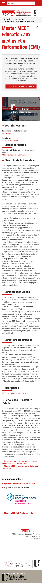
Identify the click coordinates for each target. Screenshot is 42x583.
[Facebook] (35, 11)
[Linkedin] (35, 14)
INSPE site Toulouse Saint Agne (14, 155)
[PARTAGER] (37, 27)
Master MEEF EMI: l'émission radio (18, 513)
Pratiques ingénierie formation (20, 21)
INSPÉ (7, 19)
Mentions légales (8, 573)
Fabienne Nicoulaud (10, 140)
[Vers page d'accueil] (17, 13)
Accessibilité (21, 573)
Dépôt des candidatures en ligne (15, 393)
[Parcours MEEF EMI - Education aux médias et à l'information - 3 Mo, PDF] (21, 109)
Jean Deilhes (7, 133)
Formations (19, 19)
